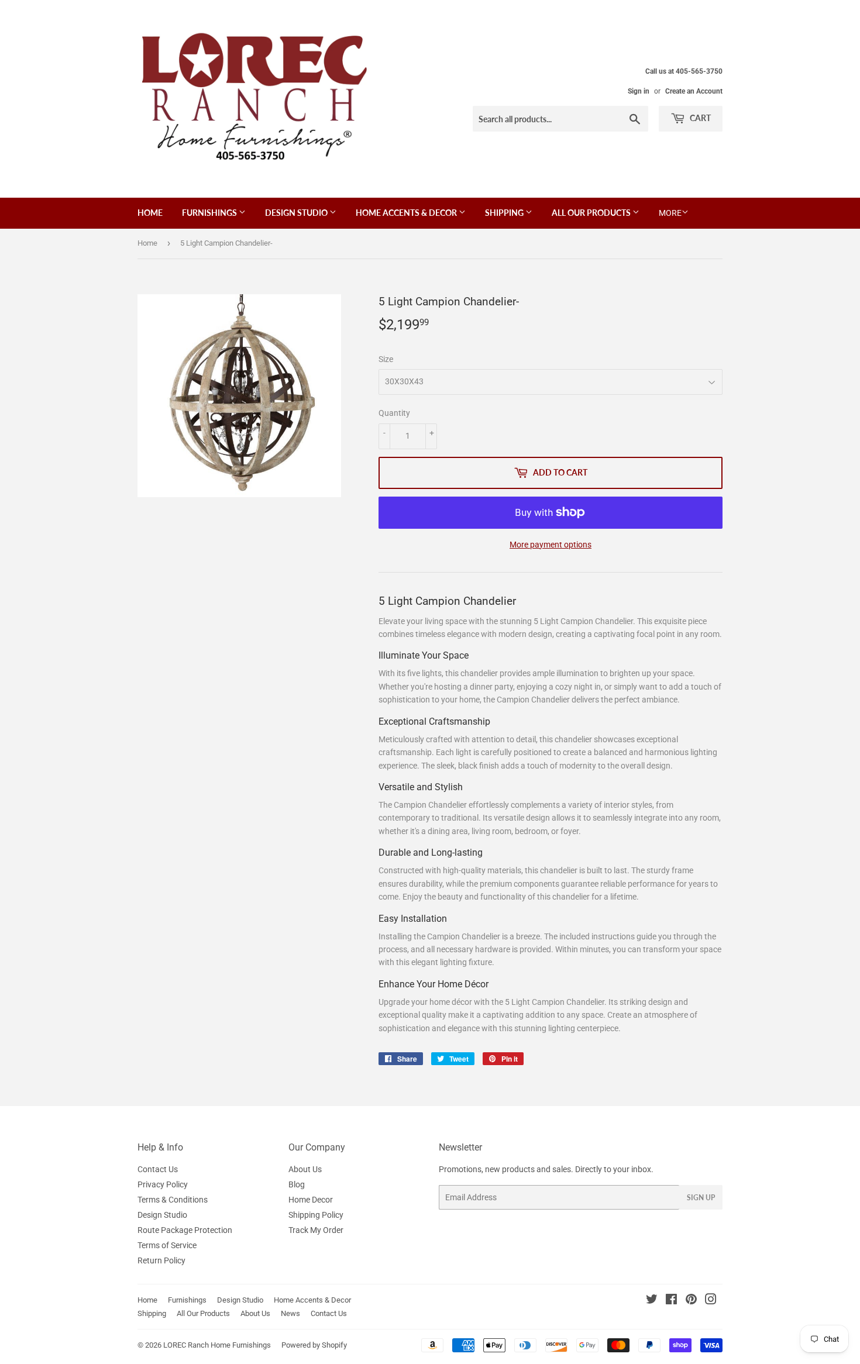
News (290, 1313)
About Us (305, 1169)
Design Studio (297, 213)
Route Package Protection (184, 1230)
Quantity (394, 413)
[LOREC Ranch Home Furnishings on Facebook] (671, 1301)
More (670, 213)
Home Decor (310, 1199)
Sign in (638, 91)
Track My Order (315, 1230)
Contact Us (157, 1169)
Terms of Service (167, 1245)
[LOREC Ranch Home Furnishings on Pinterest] (691, 1301)
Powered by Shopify (314, 1345)
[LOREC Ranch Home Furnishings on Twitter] (652, 1301)
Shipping (505, 213)
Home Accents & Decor (407, 213)
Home (150, 213)
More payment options (550, 544)
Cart (699, 118)
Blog (296, 1184)
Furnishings (210, 213)
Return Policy (161, 1260)
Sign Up (701, 1197)
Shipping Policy (315, 1215)
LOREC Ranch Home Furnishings (217, 1345)
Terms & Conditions (172, 1199)
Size (386, 359)
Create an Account (694, 91)
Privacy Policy (162, 1184)
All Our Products (592, 213)
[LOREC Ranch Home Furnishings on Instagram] (711, 1301)
